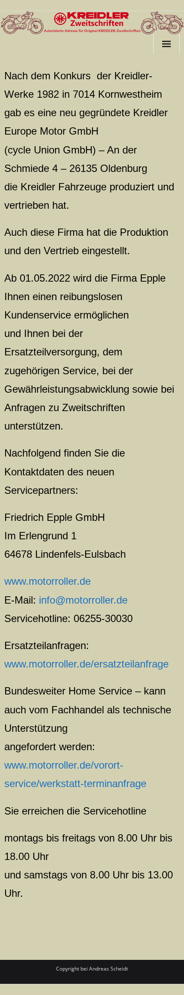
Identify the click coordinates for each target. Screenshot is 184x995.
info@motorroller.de (83, 600)
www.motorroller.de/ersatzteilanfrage (86, 664)
